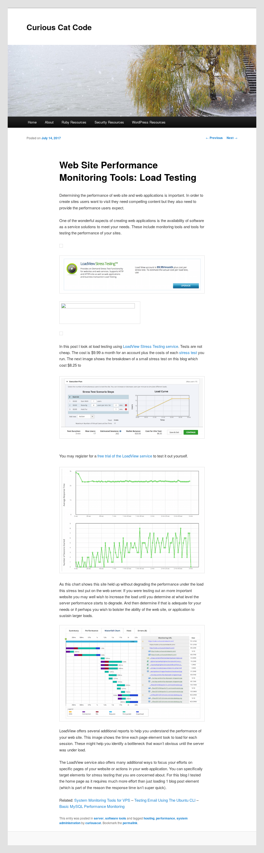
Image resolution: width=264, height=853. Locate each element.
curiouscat (93, 823)
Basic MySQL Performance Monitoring (92, 806)
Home (32, 122)
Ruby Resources (74, 122)
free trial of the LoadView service (124, 455)
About (49, 122)
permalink (130, 823)
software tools (115, 818)
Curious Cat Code (59, 26)
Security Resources (109, 122)
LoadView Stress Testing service (150, 346)
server (99, 818)
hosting (149, 818)
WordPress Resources (149, 122)
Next (232, 137)
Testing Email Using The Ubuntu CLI (164, 800)
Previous (214, 137)
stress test (188, 352)
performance (165, 818)
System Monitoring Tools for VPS (102, 800)
